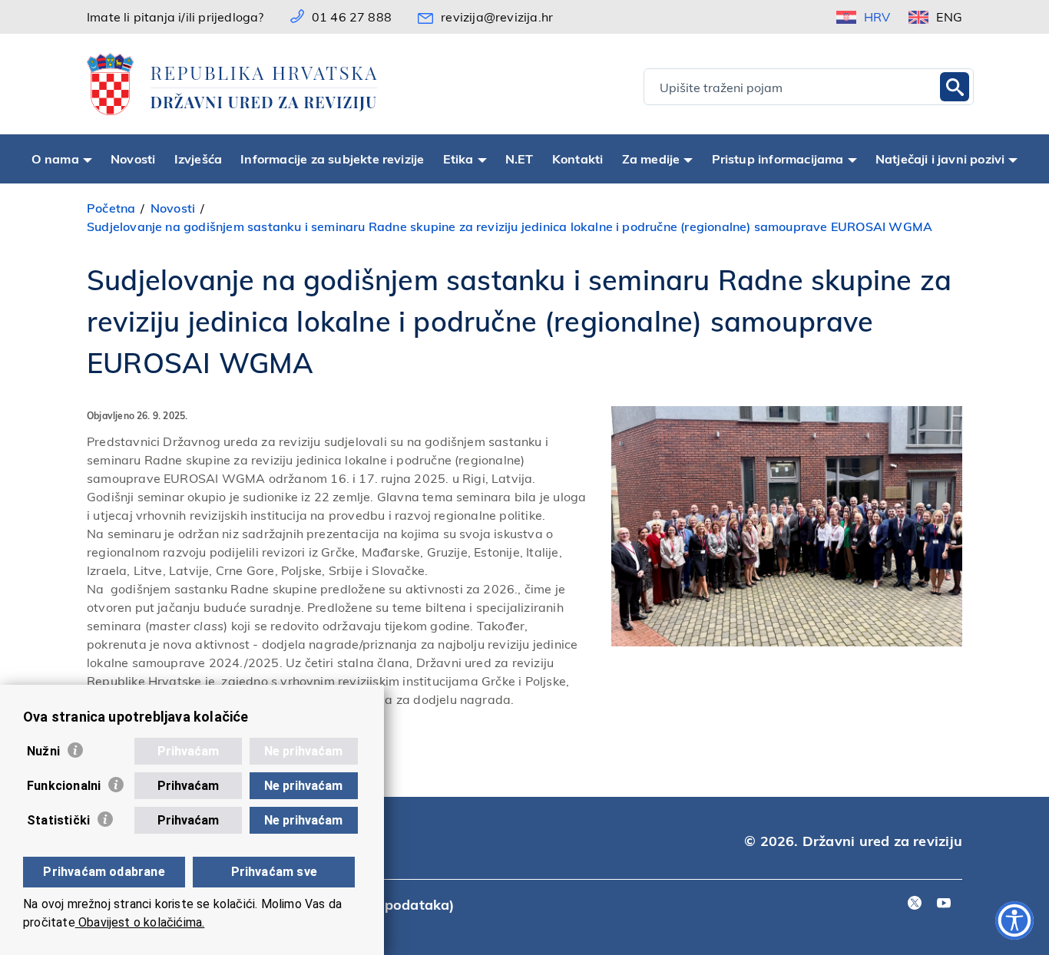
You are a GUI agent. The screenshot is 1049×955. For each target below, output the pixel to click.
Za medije (651, 158)
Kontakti (578, 158)
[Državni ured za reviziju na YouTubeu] (944, 904)
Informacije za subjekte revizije (332, 158)
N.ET (519, 158)
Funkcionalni (64, 785)
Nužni (43, 751)
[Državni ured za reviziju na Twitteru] (915, 904)
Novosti (133, 158)
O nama (55, 158)
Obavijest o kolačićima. (140, 922)
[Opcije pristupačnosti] (1014, 920)
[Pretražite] (954, 86)
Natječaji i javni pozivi (940, 158)
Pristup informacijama (778, 158)
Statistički (58, 820)
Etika (458, 158)
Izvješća (198, 158)
